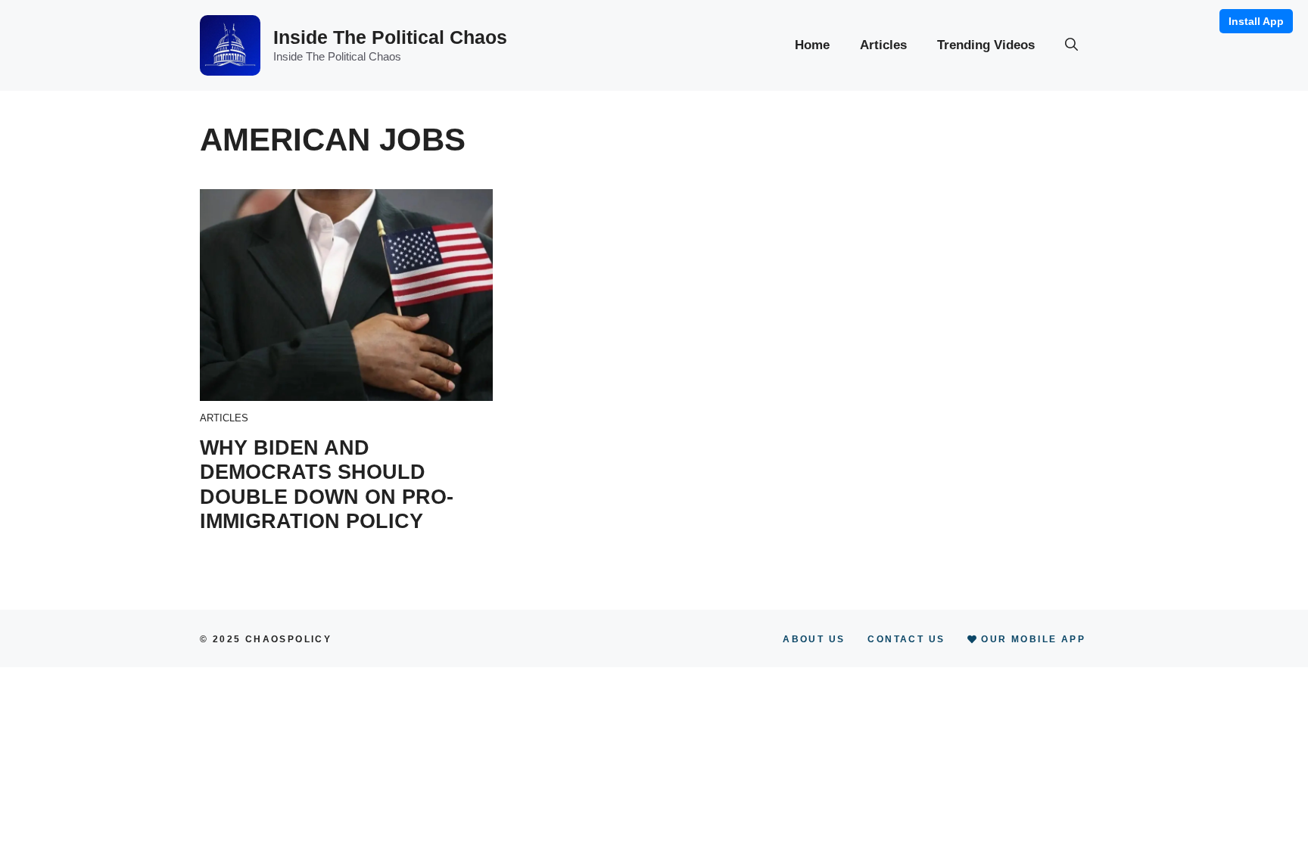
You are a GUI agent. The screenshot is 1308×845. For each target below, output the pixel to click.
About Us (814, 639)
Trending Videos (986, 45)
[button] (1071, 45)
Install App (1256, 21)
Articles (883, 45)
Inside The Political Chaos (390, 37)
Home (812, 45)
